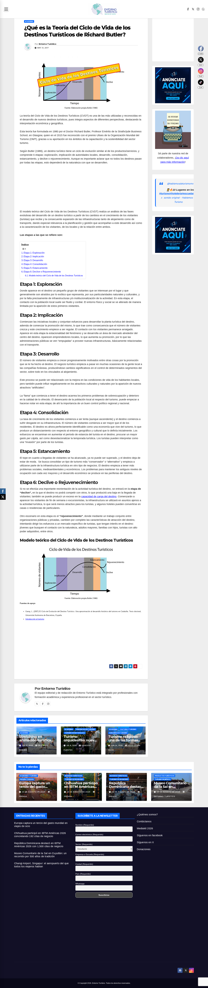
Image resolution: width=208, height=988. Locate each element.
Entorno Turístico (47, 44)
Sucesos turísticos (73, 776)
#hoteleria (176, 193)
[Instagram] (198, 9)
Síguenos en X (145, 842)
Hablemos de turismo (118, 733)
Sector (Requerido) (84, 844)
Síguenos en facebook (150, 835)
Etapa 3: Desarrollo (33, 260)
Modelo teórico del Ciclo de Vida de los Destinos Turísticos (56, 275)
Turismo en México (163, 779)
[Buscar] (203, 9)
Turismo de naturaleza (75, 733)
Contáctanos (144, 821)
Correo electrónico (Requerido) (89, 834)
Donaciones (144, 849)
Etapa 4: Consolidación (35, 264)
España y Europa (27, 779)
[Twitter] (37, 703)
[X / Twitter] (193, 9)
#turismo (164, 193)
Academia (29, 21)
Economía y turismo (28, 776)
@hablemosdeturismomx (180, 183)
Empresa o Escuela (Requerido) (89, 854)
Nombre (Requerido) (84, 825)
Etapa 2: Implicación (34, 256)
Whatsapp (79, 884)
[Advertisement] (81, 189)
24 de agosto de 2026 (34, 792)
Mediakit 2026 (145, 828)
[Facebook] (187, 9)
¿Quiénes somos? (147, 814)
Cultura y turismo (128, 729)
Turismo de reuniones (74, 779)
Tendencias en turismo (85, 729)
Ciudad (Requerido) (84, 864)
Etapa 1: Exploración (34, 253)
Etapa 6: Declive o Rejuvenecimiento (42, 271)
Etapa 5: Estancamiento (36, 268)
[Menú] (6, 9)
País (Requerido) (83, 874)
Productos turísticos (164, 776)
